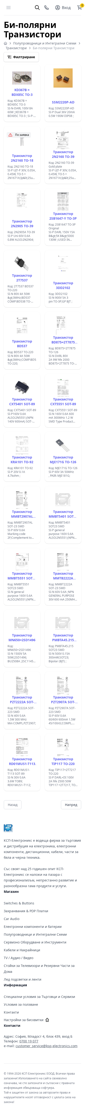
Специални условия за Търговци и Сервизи (39, 996)
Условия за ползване (21, 1004)
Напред (71, 804)
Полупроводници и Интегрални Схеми (44, 43)
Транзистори (16, 48)
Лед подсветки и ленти (22, 979)
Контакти (11, 1012)
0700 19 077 (28, 1041)
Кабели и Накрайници (22, 950)
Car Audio (11, 918)
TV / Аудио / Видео (18, 958)
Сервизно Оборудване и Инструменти (35, 942)
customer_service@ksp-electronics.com (46, 1046)
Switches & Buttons (19, 903)
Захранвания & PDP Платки (26, 911)
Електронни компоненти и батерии (33, 926)
